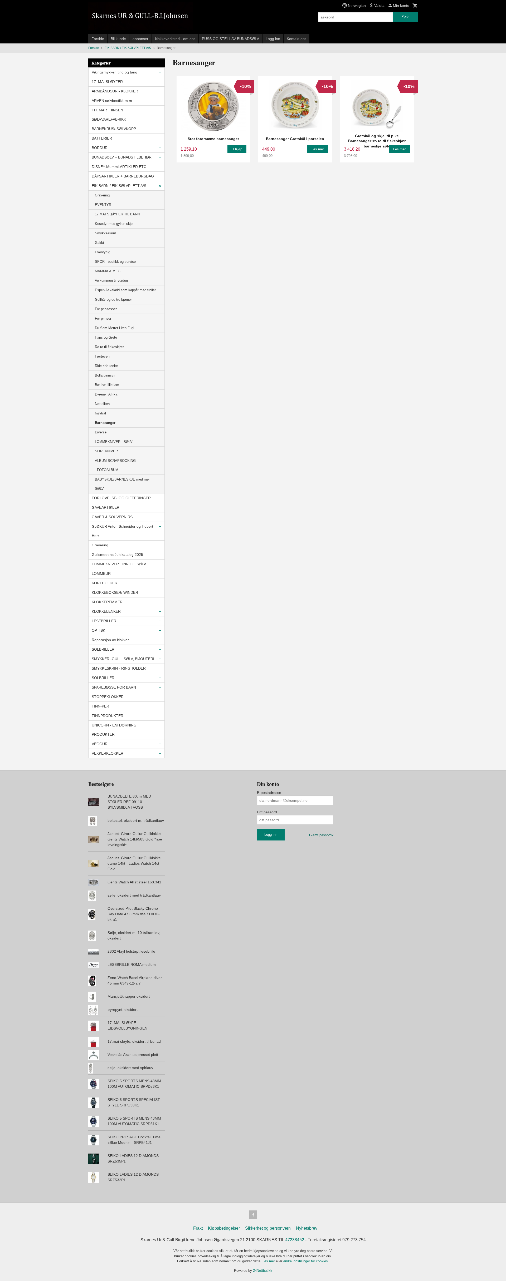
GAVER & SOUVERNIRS (112, 517)
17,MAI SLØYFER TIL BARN (117, 214)
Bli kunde (118, 39)
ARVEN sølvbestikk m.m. (112, 100)
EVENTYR (103, 205)
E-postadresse (269, 792)
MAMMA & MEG (107, 271)
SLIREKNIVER (106, 451)
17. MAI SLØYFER (107, 82)
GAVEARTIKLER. (106, 507)
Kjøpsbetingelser (224, 1228)
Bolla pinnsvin (105, 375)
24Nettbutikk (262, 1271)
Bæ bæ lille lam (107, 385)
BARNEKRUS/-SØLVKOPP (114, 129)
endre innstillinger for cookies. (306, 1261)
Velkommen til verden (111, 281)
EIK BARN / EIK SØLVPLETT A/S (119, 186)
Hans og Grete (106, 337)
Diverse (100, 432)
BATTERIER (102, 138)
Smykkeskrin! (105, 233)
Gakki (99, 243)
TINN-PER (100, 706)
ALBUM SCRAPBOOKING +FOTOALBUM (115, 465)
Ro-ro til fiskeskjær (109, 347)
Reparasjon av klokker (110, 640)
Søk (405, 17)
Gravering (102, 195)
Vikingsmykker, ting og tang (114, 72)
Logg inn (273, 39)
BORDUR (100, 148)
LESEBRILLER (104, 621)
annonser (140, 39)
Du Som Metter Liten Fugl (114, 328)
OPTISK (98, 630)
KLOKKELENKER (106, 611)
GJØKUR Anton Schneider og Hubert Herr (122, 531)
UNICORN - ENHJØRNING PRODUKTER (114, 729)
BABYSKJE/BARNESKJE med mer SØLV (122, 484)
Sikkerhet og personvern (268, 1228)
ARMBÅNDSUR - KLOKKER (115, 91)
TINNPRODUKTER (107, 716)
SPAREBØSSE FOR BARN (114, 687)
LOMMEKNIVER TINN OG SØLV (119, 564)
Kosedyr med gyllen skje (114, 224)
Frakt (198, 1228)
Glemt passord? (321, 835)
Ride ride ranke (106, 366)
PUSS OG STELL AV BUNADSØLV (230, 39)
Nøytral (100, 413)
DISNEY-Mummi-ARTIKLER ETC (119, 167)
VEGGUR (100, 744)
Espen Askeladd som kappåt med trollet (125, 290)
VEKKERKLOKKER (107, 753)
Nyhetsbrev (306, 1228)
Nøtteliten (102, 404)
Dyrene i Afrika (106, 394)
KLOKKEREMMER (107, 602)
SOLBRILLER (103, 649)
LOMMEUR (101, 573)
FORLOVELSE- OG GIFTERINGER (121, 498)
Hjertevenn (103, 356)
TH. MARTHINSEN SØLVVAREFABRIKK (109, 114)
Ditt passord (267, 812)
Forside (97, 39)
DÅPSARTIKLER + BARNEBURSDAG (123, 176)
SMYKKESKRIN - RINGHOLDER (119, 668)
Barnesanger (105, 423)
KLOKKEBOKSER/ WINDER (115, 592)
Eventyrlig (102, 252)
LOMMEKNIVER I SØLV (114, 442)
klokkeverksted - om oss (175, 39)
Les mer (269, 1261)
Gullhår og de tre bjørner (113, 299)
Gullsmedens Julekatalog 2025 (117, 554)
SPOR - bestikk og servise (115, 262)
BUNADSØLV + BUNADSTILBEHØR (122, 157)
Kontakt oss (296, 39)
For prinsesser (106, 309)
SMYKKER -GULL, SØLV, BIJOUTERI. (123, 659)
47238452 (294, 1240)
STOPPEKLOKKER (108, 697)
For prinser (103, 318)
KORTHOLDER (104, 583)
